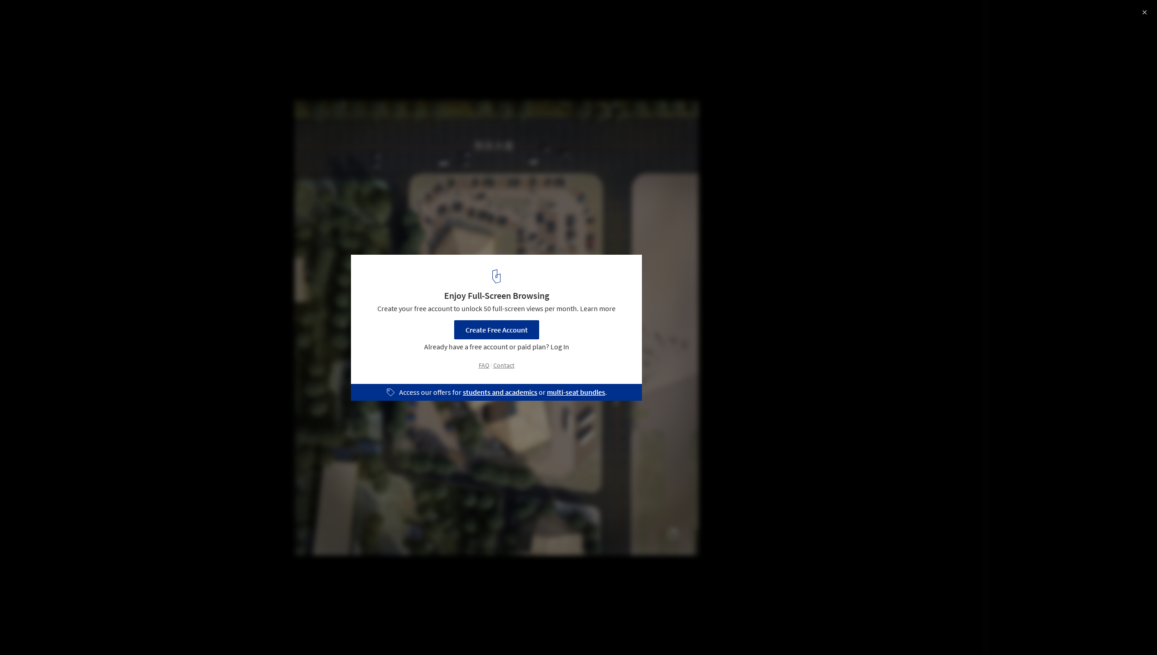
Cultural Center (37, 631)
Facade (86, 631)
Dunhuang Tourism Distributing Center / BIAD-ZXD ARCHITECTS (123, 24)
